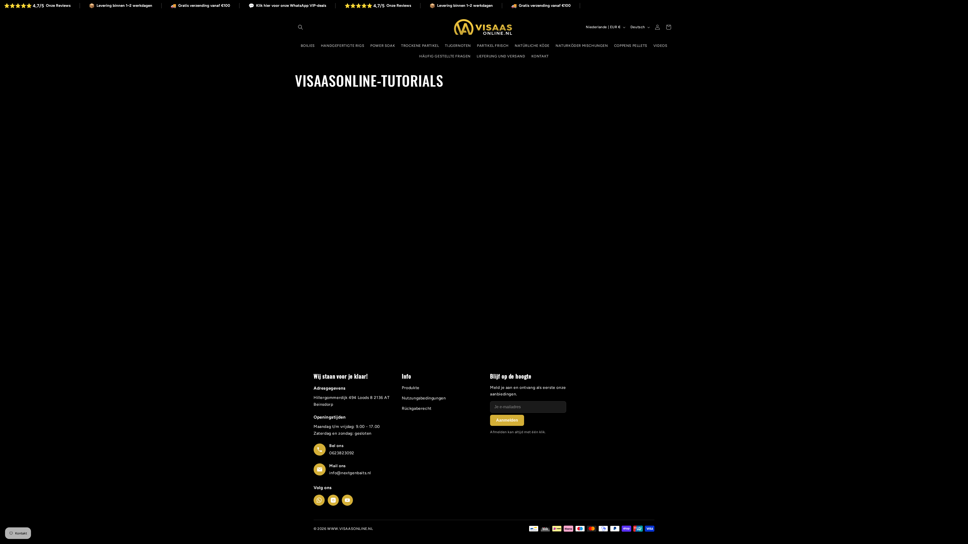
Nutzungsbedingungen (424, 398)
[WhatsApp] (319, 500)
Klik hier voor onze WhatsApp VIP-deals (310, 5)
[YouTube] (347, 500)
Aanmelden (507, 420)
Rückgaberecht (417, 408)
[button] (300, 27)
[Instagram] (333, 500)
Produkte (410, 387)
